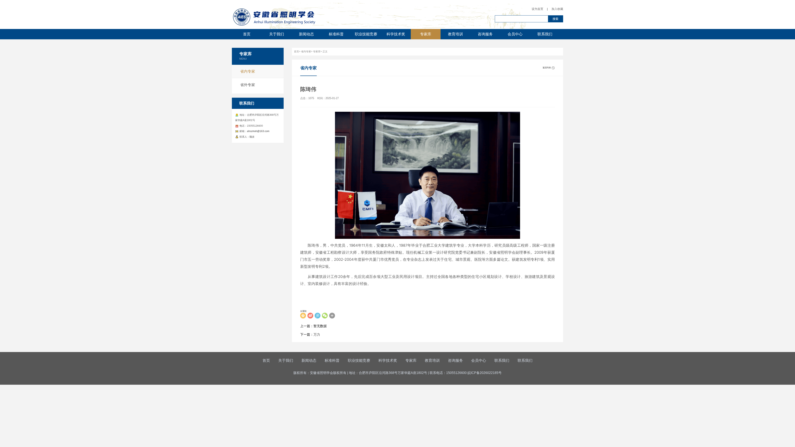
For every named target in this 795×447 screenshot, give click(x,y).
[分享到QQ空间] (303, 315)
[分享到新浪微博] (310, 315)
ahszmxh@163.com (258, 131)
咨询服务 (485, 34)
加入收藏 (557, 9)
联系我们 (544, 34)
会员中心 (515, 34)
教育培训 (455, 34)
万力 (316, 334)
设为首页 (537, 9)
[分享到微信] (325, 315)
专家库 (425, 34)
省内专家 (247, 71)
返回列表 (547, 67)
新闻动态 (306, 34)
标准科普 (336, 34)
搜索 (555, 18)
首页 (247, 34)
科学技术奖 (396, 34)
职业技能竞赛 (366, 34)
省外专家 (247, 85)
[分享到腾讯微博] (317, 315)
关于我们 (276, 34)
